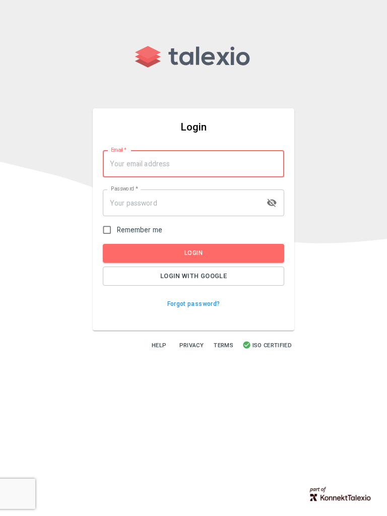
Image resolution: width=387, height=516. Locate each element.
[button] (193, 304)
